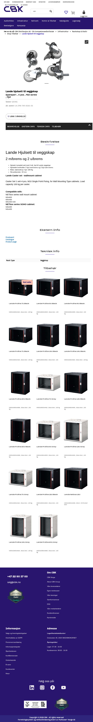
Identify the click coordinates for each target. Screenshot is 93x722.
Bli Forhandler (11, 5)
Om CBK (7, 2)
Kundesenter (17, 2)
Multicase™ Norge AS (67, 720)
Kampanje (21, 26)
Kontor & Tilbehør (49, 21)
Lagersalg (76, 21)
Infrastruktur (22, 21)
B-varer (24, 5)
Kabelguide (64, 21)
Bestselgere (9, 26)
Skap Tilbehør (12, 34)
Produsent (10, 237)
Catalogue (10, 240)
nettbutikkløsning (43, 720)
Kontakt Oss (31, 2)
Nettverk (34, 21)
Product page (11, 242)
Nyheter (42, 2)
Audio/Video (9, 21)
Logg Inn (83, 16)
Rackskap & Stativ (79, 32)
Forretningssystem (25, 720)
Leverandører (54, 2)
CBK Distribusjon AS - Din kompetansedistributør (34, 32)
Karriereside (68, 2)
